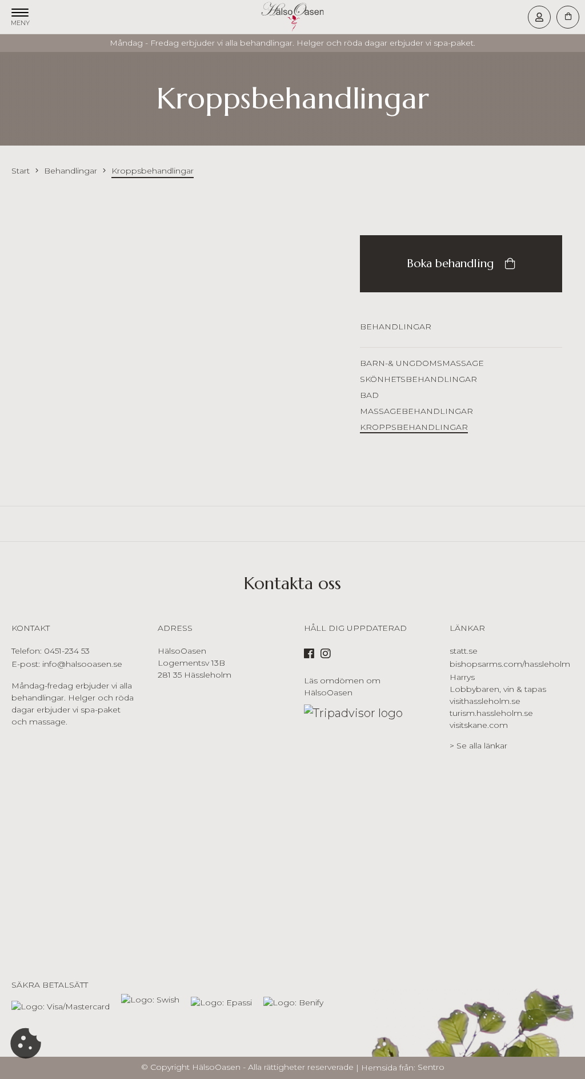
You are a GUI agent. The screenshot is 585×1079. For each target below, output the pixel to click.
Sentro (431, 1067)
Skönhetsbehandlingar (418, 379)
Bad (369, 395)
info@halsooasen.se (82, 664)
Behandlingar (395, 326)
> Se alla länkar (478, 745)
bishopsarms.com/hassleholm (510, 664)
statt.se (464, 651)
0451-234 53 (67, 651)
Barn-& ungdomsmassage (422, 363)
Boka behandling (450, 263)
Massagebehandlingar (416, 411)
